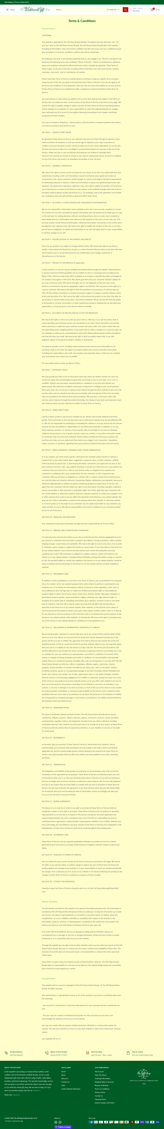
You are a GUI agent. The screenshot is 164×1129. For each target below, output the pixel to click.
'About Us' (16, 1095)
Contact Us (65, 1082)
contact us (36, 1090)
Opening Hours (100, 1099)
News (63, 1075)
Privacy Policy (100, 1092)
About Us (64, 1078)
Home (63, 1072)
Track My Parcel (100, 1075)
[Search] (125, 9)
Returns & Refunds (101, 1085)
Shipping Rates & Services (104, 1082)
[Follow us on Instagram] (60, 1122)
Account (136, 11)
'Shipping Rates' (16, 1121)
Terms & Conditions (102, 1089)
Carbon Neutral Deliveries (70, 1089)
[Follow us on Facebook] (55, 1122)
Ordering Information (102, 1078)
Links (63, 1085)
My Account (99, 1072)
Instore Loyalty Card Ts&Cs (105, 1103)
